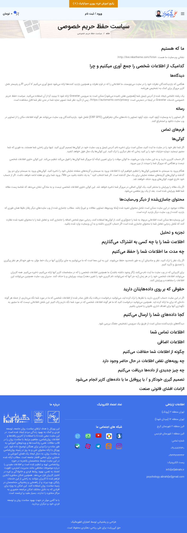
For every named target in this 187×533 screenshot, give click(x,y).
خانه (108, 33)
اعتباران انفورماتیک (80, 522)
